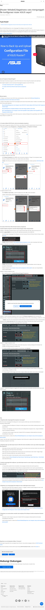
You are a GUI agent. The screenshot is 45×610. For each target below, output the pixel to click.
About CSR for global (30, 593)
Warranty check (12, 587)
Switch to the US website (26, 306)
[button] (1, 1)
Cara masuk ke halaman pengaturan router (22, 242)
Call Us (28, 587)
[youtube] (16, 601)
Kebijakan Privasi (28, 606)
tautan (37, 546)
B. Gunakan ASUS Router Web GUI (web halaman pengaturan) (14, 86)
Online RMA (11, 591)
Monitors (2, 594)
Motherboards (3, 591)
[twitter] (22, 601)
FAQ (3, 88)
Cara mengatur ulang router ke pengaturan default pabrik (21, 267)
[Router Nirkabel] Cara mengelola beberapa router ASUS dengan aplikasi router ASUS (18, 108)
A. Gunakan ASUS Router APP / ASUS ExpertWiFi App (12, 84)
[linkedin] (29, 601)
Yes (5, 554)
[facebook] (19, 601)
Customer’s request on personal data (30, 592)
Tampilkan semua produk (5, 596)
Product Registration (22, 587)
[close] (38, 301)
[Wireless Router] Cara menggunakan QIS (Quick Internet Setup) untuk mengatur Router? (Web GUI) (16, 24)
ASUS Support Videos (22, 588)
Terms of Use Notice (20, 606)
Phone (2, 587)
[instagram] (25, 601)
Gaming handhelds (4, 588)
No (11, 554)
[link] (22, 1)
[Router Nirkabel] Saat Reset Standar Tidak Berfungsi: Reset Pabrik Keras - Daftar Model (27, 457)
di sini (5, 235)
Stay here (16, 306)
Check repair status (13, 588)
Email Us (28, 588)
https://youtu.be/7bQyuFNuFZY (6, 33)
